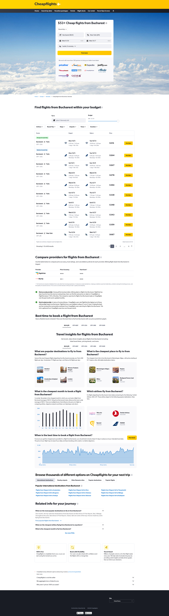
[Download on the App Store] (88, 613)
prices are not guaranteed (74, 571)
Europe (42, 96)
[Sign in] (113, 11)
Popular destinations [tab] (95, 480)
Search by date (46, 11)
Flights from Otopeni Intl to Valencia (80, 495)
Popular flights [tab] (110, 480)
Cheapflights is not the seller (46, 577)
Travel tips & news (103, 11)
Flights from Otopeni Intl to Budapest (112, 495)
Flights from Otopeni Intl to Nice (79, 490)
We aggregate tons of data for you (48, 581)
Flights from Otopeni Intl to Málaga (112, 493)
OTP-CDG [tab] (84, 325)
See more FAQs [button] (69, 533)
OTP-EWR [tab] (102, 325)
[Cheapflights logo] (46, 4)
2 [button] (116, 246)
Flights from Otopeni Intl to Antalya (47, 495)
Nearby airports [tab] (62, 480)
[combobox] (63, 29)
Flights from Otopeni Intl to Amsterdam (48, 490)
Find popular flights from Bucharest (47, 521)
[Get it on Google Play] (80, 613)
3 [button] (120, 246)
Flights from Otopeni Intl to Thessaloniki (113, 490)
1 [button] (112, 246)
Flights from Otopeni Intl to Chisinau (80, 493)
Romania (48, 96)
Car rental (91, 11)
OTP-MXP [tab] (75, 325)
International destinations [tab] (45, 480)
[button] (106, 23)
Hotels (72, 11)
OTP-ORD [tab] (93, 325)
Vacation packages (61, 11)
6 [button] (128, 246)
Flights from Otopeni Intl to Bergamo (47, 493)
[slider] (118, 121)
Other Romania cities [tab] (77, 480)
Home (37, 11)
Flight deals (81, 11)
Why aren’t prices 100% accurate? (48, 585)
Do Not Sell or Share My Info (78, 608)
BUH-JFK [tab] (66, 325)
